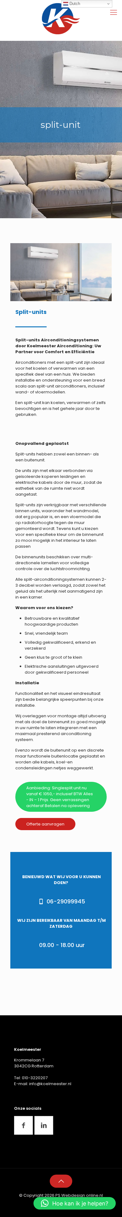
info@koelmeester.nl (50, 1084)
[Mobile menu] (113, 12)
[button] (74, 1203)
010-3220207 (35, 1078)
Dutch (74, 3)
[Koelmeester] (61, 18)
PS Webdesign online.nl (78, 1195)
